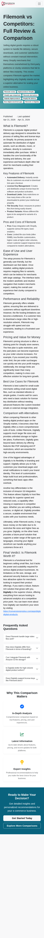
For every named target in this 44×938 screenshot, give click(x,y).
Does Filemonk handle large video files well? (20, 637)
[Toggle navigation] (39, 3)
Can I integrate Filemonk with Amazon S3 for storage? (18, 658)
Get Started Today (22, 818)
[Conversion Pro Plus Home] (8, 3)
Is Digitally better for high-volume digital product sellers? (19, 669)
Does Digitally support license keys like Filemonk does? (20, 679)
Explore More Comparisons (22, 825)
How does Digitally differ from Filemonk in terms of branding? (18, 648)
